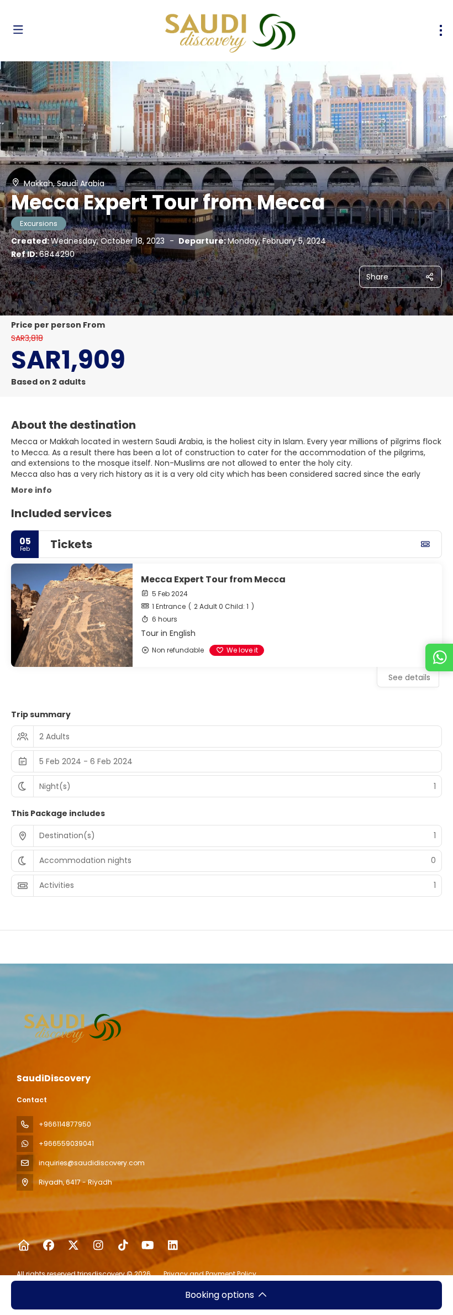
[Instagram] (98, 1245)
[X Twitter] (73, 1245)
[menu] (440, 30)
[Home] (23, 1245)
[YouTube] (148, 1245)
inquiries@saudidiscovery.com (92, 1162)
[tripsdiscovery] (73, 1026)
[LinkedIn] (173, 1245)
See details (409, 677)
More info (31, 490)
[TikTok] (123, 1245)
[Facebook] (48, 1245)
